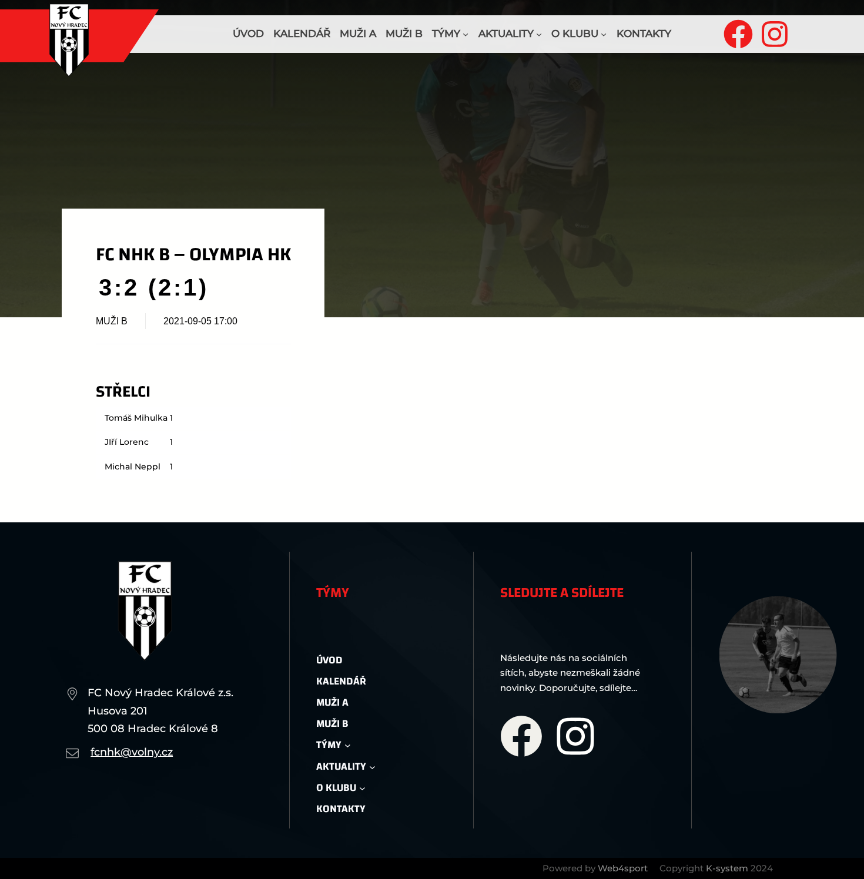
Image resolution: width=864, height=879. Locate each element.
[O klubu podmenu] (604, 34)
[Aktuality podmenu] (539, 34)
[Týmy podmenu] (465, 34)
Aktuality (506, 33)
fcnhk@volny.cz (132, 752)
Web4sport (623, 868)
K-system (727, 868)
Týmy (446, 33)
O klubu (574, 33)
